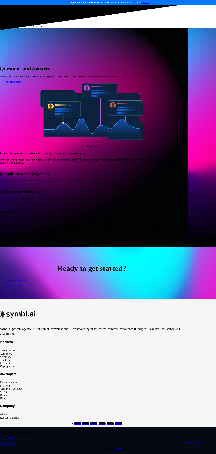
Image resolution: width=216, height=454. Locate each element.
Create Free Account (15, 280)
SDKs (3, 391)
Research (5, 395)
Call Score (6, 353)
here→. (145, 2)
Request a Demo (9, 417)
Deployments (7, 366)
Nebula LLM (7, 350)
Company (123, 13)
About (3, 414)
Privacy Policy (7, 443)
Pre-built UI (7, 363)
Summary (5, 356)
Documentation (9, 382)
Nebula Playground (11, 388)
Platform (5, 385)
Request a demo (13, 81)
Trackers (5, 360)
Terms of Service (8, 438)
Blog (3, 398)
